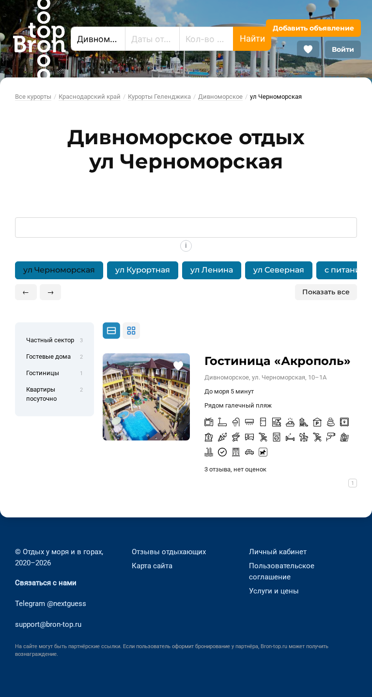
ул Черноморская (59, 269)
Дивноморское (220, 96)
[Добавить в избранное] (178, 365)
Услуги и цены (274, 591)
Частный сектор (54, 340)
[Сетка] (131, 330)
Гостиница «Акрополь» (277, 361)
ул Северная (278, 269)
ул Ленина (211, 269)
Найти (252, 39)
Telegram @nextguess (50, 603)
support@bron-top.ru (48, 624)
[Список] (111, 331)
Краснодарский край (90, 96)
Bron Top (39, 38)
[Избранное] (308, 49)
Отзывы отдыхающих (169, 551)
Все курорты (33, 96)
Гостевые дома (54, 356)
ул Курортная (142, 269)
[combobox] (98, 38)
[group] (186, 270)
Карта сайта (152, 565)
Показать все (326, 292)
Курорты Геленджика (159, 96)
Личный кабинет (278, 551)
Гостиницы (54, 373)
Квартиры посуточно (54, 394)
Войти (343, 49)
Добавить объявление (313, 28)
